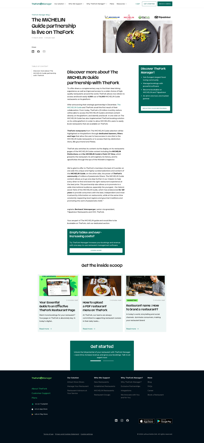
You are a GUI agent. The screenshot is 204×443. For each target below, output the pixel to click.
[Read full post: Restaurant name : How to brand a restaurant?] (145, 286)
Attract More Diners (75, 382)
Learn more (96, 250)
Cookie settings (87, 434)
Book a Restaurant (156, 395)
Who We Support (75, 4)
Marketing (132, 300)
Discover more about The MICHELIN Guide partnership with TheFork (44, 73)
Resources (121, 4)
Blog (150, 382)
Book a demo (165, 4)
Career (150, 391)
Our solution (59, 4)
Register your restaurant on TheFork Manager (156, 108)
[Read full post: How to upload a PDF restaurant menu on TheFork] (102, 286)
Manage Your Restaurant (78, 386)
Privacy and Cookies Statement (67, 434)
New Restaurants (101, 382)
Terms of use (48, 434)
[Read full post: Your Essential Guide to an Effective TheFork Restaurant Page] (58, 286)
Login (138, 4)
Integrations (126, 391)
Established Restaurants (104, 386)
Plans (112, 4)
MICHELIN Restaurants (104, 391)
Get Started (149, 4)
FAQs (150, 386)
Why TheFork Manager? (95, 4)
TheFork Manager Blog (40, 15)
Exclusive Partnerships (130, 386)
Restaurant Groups (102, 395)
